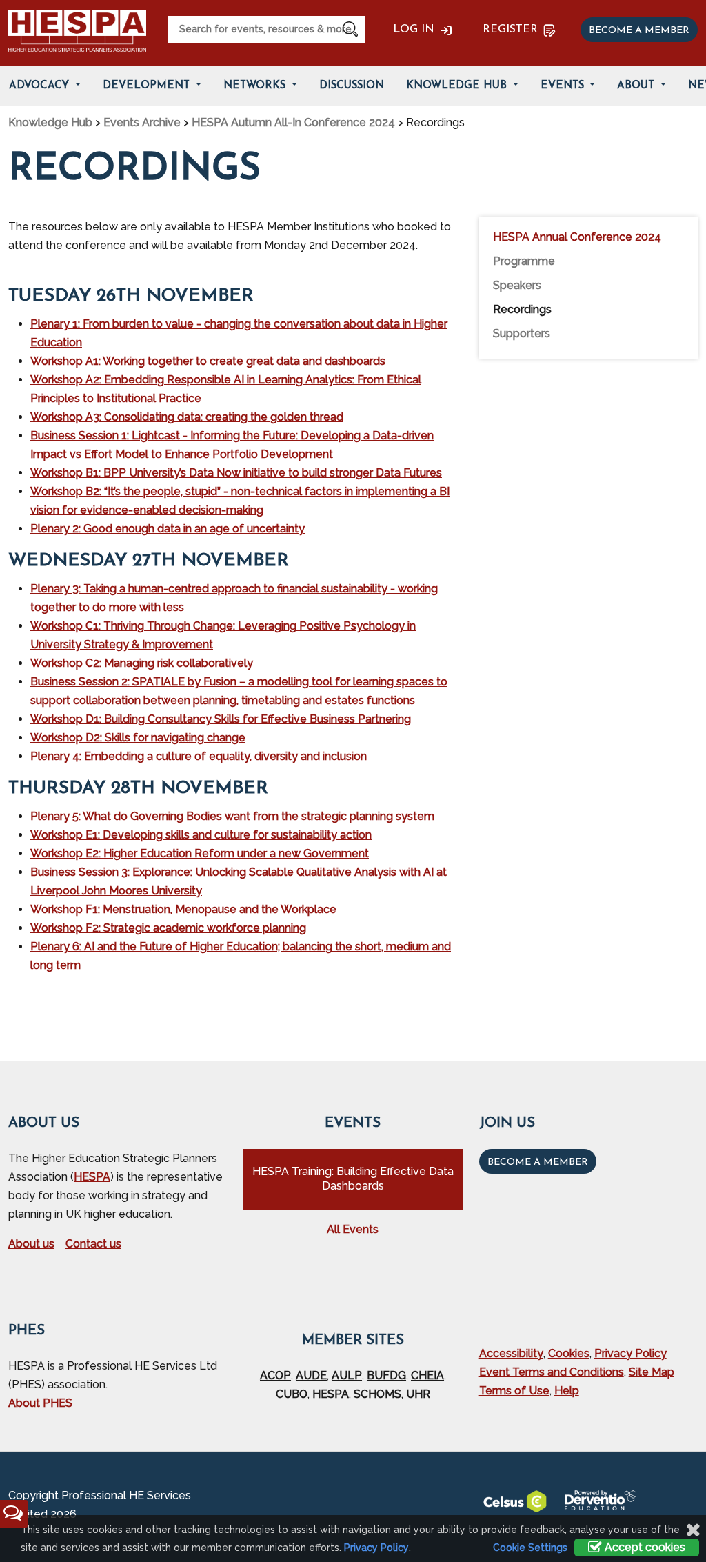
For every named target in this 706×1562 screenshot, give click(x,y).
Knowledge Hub (458, 86)
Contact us (93, 1243)
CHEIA (427, 1375)
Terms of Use (514, 1390)
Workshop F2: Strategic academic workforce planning (168, 927)
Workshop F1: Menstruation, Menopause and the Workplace (183, 909)
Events (564, 86)
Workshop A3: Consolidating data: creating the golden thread (186, 416)
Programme (524, 261)
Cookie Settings (530, 1547)
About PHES (40, 1403)
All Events (353, 1229)
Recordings (522, 309)
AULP (347, 1375)
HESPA (92, 1176)
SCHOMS (377, 1394)
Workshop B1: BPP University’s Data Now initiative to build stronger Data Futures (236, 472)
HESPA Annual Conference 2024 (577, 236)
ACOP (275, 1375)
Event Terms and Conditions (551, 1372)
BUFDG (386, 1375)
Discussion (351, 86)
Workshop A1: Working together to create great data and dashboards (207, 361)
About (637, 86)
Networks (256, 86)
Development (148, 86)
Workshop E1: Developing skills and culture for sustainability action (201, 834)
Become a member (639, 31)
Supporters (521, 333)
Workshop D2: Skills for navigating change (137, 737)
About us (31, 1243)
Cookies (568, 1353)
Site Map (651, 1372)
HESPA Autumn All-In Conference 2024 (293, 122)
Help (566, 1390)
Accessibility (511, 1353)
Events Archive (142, 122)
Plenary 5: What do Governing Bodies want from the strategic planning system (232, 816)
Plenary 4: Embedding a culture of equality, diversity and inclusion (198, 756)
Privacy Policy (630, 1353)
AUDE (311, 1375)
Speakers (517, 285)
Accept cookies (643, 1547)
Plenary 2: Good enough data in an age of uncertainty (167, 528)
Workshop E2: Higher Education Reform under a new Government (199, 853)
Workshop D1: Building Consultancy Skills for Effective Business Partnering (220, 718)
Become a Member (537, 1162)
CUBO (291, 1394)
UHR (418, 1394)
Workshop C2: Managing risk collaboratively (141, 663)
